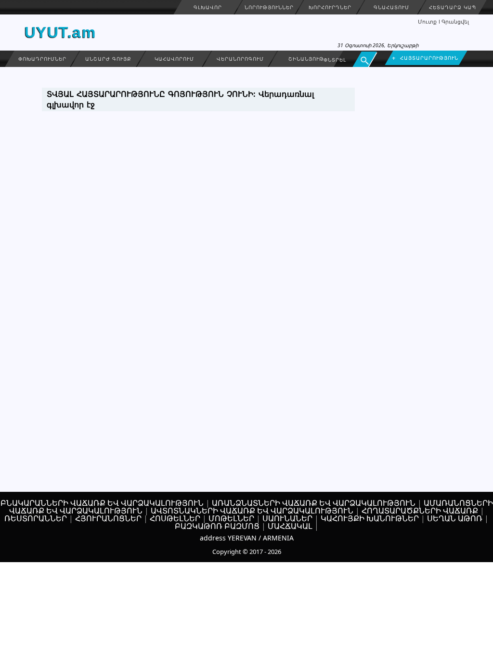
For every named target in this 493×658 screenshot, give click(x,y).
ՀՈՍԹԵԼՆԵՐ (175, 518)
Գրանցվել (455, 21)
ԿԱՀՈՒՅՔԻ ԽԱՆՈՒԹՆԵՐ (370, 518)
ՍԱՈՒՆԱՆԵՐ (287, 518)
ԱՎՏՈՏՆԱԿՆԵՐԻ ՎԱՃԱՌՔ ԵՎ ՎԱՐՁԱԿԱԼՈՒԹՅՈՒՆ (252, 510)
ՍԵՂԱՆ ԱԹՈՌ (454, 518)
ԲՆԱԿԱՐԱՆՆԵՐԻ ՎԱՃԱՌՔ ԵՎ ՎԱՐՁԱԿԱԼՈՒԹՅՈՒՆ (102, 503)
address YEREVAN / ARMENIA (247, 537)
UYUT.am (60, 32)
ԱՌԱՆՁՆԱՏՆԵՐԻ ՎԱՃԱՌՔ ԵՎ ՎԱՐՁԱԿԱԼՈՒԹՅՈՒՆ (313, 503)
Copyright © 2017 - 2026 (246, 551)
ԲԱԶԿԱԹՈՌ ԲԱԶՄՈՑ (217, 526)
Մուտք (427, 21)
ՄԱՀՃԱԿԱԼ (290, 526)
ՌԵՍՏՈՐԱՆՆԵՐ (35, 518)
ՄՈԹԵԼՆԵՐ (231, 518)
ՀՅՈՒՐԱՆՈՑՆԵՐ (108, 518)
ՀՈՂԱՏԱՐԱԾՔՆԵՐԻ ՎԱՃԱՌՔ (420, 510)
